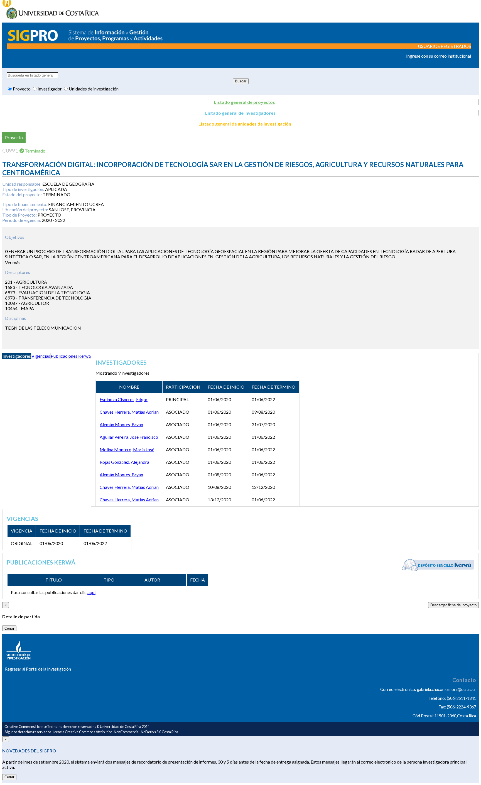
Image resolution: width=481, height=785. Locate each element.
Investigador (50, 88)
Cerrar (9, 628)
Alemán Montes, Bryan (121, 424)
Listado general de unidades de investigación (244, 123)
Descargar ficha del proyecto (453, 605)
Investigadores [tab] (17, 356)
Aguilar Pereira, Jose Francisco (129, 437)
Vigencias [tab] (40, 356)
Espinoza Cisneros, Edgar (124, 399)
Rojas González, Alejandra (124, 462)
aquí (91, 592)
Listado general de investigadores (240, 113)
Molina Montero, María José (127, 449)
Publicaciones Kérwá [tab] (71, 356)
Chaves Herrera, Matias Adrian (129, 411)
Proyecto (22, 88)
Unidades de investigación (94, 88)
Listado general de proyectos (244, 102)
